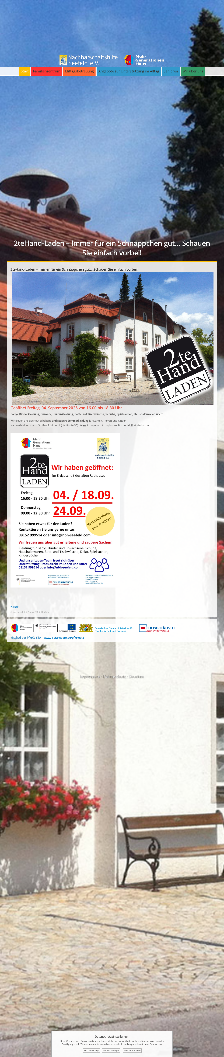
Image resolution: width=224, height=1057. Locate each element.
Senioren (171, 71)
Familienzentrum (46, 71)
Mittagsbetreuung (79, 71)
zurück (14, 606)
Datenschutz (114, 676)
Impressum (90, 676)
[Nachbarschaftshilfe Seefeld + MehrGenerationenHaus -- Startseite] (111, 64)
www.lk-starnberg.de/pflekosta (64, 638)
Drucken (136, 676)
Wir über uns (193, 71)
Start (25, 71)
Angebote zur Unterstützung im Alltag (128, 71)
